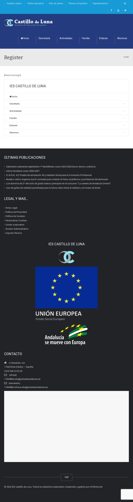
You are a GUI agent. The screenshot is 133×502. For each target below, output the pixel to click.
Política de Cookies (15, 216)
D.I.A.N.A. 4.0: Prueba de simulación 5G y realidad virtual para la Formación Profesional (49, 175)
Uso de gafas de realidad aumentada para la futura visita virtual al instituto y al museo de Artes (53, 187)
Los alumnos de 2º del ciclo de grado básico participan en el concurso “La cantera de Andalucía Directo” (58, 183)
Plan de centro (56, 3)
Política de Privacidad (16, 212)
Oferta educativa (35, 3)
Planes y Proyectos (78, 3)
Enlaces (103, 38)
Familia (86, 38)
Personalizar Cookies (16, 220)
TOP (67, 477)
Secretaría (44, 38)
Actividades (66, 38)
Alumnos (14, 132)
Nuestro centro (14, 3)
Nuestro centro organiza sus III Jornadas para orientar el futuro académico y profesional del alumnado (57, 179)
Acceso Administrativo (17, 229)
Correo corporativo (15, 224)
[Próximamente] (118, 10)
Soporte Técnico (14, 233)
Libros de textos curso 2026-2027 (22, 170)
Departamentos (100, 3)
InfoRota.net (96, 486)
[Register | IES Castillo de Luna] (28, 22)
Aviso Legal (11, 208)
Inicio (26, 38)
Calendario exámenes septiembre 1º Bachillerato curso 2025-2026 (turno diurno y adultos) (51, 166)
